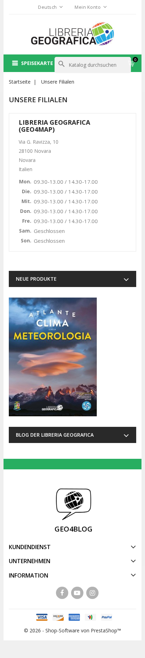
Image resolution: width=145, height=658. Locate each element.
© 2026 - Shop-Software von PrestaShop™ (72, 630)
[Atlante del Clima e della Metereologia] (53, 357)
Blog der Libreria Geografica (55, 434)
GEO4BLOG (74, 529)
